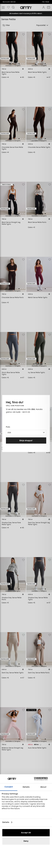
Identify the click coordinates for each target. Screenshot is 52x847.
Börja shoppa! (25, 440)
